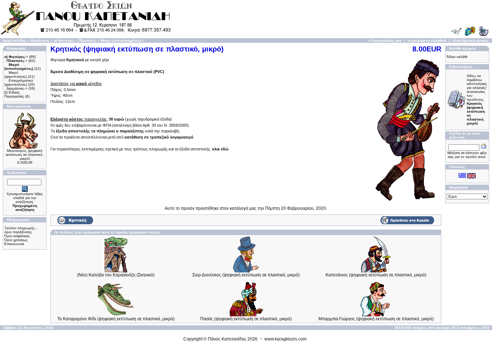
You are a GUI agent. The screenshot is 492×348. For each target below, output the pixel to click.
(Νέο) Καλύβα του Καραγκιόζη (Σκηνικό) (116, 274)
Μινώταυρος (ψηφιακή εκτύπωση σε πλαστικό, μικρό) (25, 155)
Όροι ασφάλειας (17, 236)
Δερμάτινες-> (16, 88)
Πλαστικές (87, 40)
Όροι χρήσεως (16, 240)
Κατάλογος (40, 40)
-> (16, 57)
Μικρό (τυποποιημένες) (120, 40)
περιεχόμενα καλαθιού (427, 40)
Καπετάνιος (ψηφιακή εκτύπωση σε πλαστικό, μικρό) (376, 274)
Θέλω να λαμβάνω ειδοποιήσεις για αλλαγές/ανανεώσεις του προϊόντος (477, 99)
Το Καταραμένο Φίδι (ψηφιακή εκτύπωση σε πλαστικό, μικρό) (116, 318)
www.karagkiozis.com (285, 339)
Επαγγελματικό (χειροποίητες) (18, 82)
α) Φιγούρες (64, 40)
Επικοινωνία (14, 244)
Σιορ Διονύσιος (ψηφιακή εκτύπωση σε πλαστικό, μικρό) (246, 274)
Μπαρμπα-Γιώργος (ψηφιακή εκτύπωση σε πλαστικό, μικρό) (376, 318)
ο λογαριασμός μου (385, 40)
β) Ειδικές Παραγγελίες (14, 94)
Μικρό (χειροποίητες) (15, 74)
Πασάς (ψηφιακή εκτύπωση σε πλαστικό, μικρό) (246, 318)
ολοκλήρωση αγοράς (470, 40)
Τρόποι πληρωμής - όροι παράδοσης (20, 230)
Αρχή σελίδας (14, 40)
